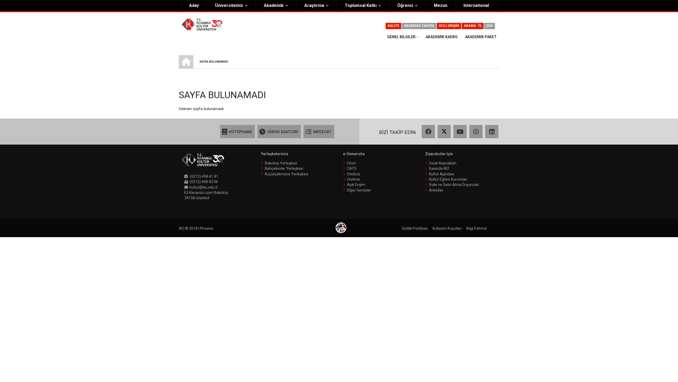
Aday (194, 5)
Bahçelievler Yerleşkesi (284, 168)
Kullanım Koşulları (447, 228)
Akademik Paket (481, 37)
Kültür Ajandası (441, 174)
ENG (489, 26)
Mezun (440, 5)
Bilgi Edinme (476, 228)
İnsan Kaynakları (442, 163)
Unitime (353, 179)
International (476, 5)
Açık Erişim (356, 185)
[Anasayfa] (202, 24)
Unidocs (353, 174)
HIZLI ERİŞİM (449, 26)
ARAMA (471, 26)
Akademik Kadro (442, 37)
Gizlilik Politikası (415, 228)
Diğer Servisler (359, 190)
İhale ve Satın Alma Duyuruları (454, 185)
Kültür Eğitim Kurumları (448, 179)
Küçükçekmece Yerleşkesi (286, 174)
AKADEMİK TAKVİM (419, 26)
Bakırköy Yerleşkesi (281, 163)
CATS (351, 168)
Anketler (436, 190)
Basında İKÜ (439, 168)
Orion (351, 163)
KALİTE (393, 26)
